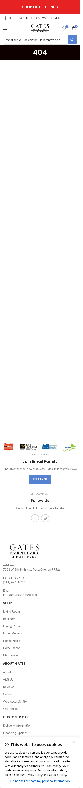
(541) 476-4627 (14, 582)
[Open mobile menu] (5, 28)
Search (72, 39)
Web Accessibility (15, 701)
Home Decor (11, 648)
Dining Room (12, 626)
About (7, 672)
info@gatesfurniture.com (20, 594)
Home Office (11, 640)
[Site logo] (40, 28)
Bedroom (9, 619)
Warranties (10, 708)
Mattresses (11, 655)
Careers (8, 694)
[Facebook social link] (5, 18)
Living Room (11, 611)
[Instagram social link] (10, 18)
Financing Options (15, 733)
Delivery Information (17, 725)
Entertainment (12, 633)
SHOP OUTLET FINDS (40, 7)
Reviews (8, 687)
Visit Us (8, 679)
